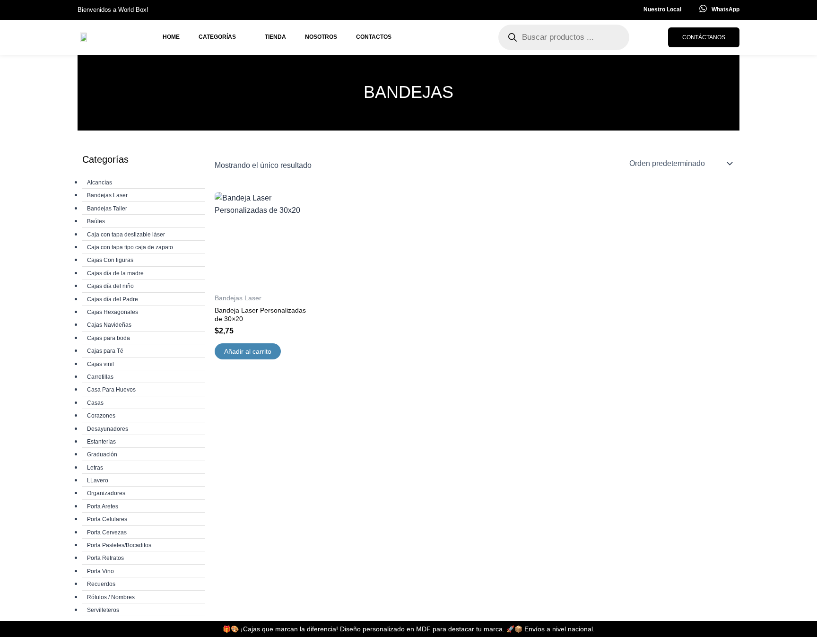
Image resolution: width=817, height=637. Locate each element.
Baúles (96, 221)
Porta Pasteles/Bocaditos (119, 545)
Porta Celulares (107, 519)
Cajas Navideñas (109, 325)
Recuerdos (101, 584)
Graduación (102, 454)
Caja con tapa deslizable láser (126, 234)
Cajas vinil (100, 364)
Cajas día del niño (110, 286)
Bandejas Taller (107, 208)
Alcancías (99, 182)
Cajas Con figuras (110, 260)
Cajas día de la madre (115, 273)
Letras (95, 467)
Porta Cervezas (107, 532)
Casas (95, 403)
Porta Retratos (105, 558)
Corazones (101, 415)
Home (171, 37)
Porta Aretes (102, 506)
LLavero (97, 480)
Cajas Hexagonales (112, 312)
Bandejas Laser (107, 195)
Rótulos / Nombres (111, 597)
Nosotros (321, 37)
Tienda (275, 37)
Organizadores (106, 493)
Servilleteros (103, 610)
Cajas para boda (108, 338)
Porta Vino (100, 571)
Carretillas (100, 377)
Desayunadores (107, 429)
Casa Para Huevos (111, 389)
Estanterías (101, 441)
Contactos (373, 37)
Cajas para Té (105, 351)
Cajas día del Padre (112, 299)
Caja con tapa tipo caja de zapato (130, 247)
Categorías (217, 37)
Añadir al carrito (247, 351)
